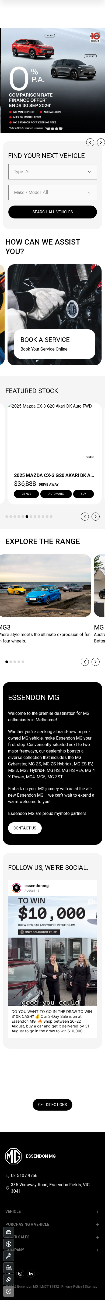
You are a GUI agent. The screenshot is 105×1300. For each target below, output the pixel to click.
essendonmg (36, 885)
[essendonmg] (16, 888)
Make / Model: (27, 192)
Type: (19, 171)
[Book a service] (8, 1255)
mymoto (62, 813)
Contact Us (24, 828)
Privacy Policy (71, 1286)
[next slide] (101, 142)
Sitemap (91, 1286)
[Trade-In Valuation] (8, 1232)
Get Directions (52, 1105)
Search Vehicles (53, 212)
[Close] (8, 1291)
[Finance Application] (8, 1244)
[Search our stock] (8, 1267)
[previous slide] (90, 142)
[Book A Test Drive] (8, 1279)
